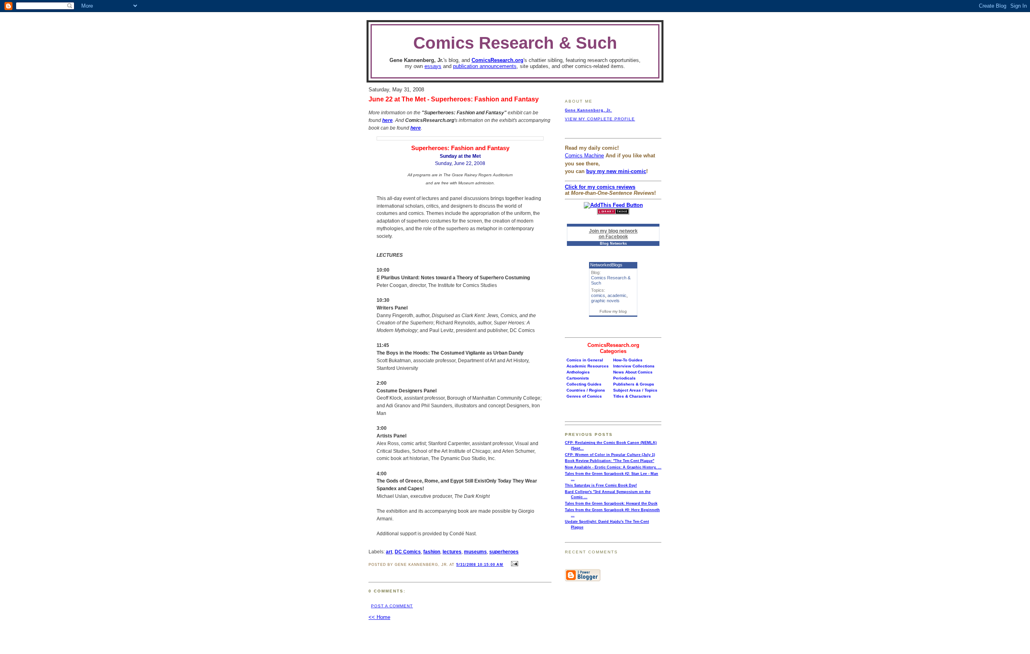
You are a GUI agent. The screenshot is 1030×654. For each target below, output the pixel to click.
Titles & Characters (632, 396)
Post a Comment (392, 606)
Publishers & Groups (633, 384)
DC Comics (408, 551)
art (389, 551)
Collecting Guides (584, 384)
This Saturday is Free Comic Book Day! (601, 485)
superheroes (504, 551)
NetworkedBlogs (606, 264)
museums (475, 551)
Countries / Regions (585, 390)
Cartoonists (577, 378)
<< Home (379, 617)
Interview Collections (634, 366)
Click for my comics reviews (600, 187)
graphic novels (605, 300)
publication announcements (485, 66)
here (387, 120)
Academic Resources (587, 366)
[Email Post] (513, 564)
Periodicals (624, 378)
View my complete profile (600, 119)
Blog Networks (613, 243)
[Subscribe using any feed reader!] (613, 205)
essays (432, 66)
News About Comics (633, 372)
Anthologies (578, 372)
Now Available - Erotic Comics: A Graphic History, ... (613, 467)
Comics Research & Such (515, 42)
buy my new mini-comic (616, 171)
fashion (431, 551)
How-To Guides (628, 360)
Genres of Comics (584, 396)
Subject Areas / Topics (635, 390)
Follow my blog (613, 311)
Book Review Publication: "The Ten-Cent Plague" (609, 461)
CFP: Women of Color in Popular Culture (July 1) (610, 455)
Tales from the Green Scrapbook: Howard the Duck (611, 503)
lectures (452, 551)
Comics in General (584, 360)
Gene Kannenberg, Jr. (588, 110)
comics (598, 295)
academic (617, 295)
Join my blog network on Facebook (613, 233)
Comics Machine (584, 156)
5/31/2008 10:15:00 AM (479, 565)
